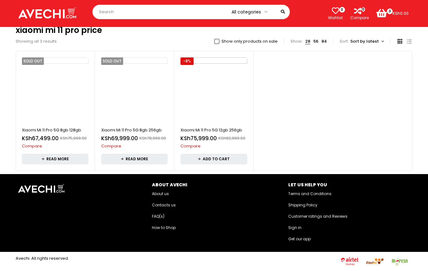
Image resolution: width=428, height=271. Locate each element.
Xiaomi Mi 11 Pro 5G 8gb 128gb (51, 130)
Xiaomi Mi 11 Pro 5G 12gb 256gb (211, 130)
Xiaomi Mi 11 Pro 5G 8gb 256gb (131, 130)
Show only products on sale (250, 41)
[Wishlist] (335, 11)
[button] (213, 159)
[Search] (283, 12)
